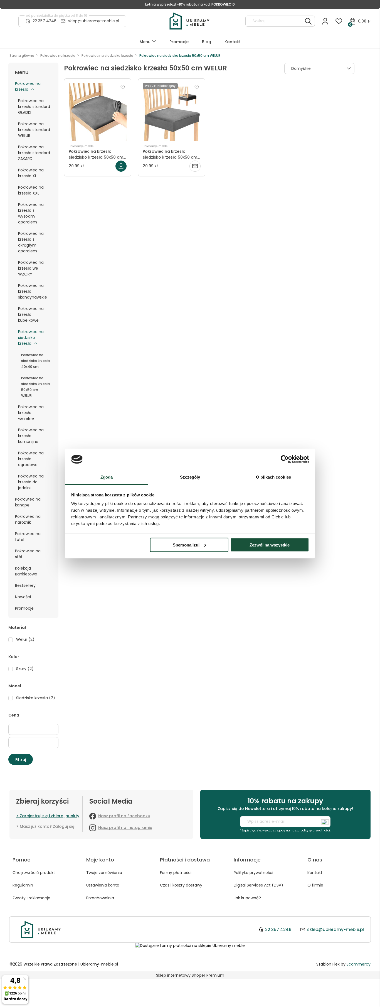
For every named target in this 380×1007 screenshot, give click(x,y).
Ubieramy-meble (81, 146)
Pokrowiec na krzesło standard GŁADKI (34, 106)
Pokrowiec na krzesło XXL (31, 190)
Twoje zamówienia (104, 872)
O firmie (315, 885)
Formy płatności (175, 872)
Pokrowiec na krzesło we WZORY (31, 268)
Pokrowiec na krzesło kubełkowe (31, 314)
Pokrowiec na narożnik (28, 519)
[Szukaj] (308, 21)
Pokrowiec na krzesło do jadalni (31, 482)
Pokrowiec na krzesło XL (31, 173)
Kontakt (314, 872)
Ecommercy (359, 964)
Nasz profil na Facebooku (124, 816)
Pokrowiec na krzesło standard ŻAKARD (34, 152)
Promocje (24, 608)
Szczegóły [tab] (190, 477)
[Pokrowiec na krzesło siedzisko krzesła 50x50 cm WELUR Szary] (98, 112)
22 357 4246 (44, 21)
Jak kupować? (247, 898)
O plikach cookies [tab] (273, 477)
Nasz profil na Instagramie (125, 827)
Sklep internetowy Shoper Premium (190, 975)
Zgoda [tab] (106, 477)
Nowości (23, 597)
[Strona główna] (189, 21)
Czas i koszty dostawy (181, 885)
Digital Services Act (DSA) (258, 885)
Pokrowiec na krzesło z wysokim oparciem (31, 213)
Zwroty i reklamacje (31, 898)
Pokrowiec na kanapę (28, 502)
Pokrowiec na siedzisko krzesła (31, 337)
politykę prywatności (315, 830)
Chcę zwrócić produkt (34, 872)
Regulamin (23, 885)
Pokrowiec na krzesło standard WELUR (34, 129)
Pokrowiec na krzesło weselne (31, 412)
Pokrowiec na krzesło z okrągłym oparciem (31, 242)
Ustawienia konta (102, 885)
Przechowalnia (100, 898)
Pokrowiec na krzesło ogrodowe (31, 458)
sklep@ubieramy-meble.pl (93, 21)
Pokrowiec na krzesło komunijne (31, 435)
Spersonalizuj (186, 544)
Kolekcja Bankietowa (26, 571)
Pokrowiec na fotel (28, 536)
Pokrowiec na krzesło (28, 86)
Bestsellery (25, 585)
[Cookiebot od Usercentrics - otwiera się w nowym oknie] (284, 459)
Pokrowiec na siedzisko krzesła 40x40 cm (35, 361)
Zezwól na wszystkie (270, 544)
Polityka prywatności (253, 872)
